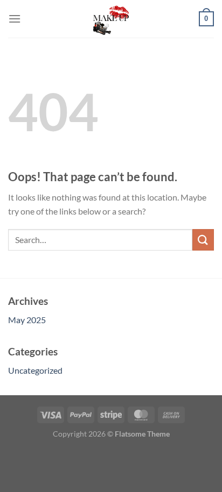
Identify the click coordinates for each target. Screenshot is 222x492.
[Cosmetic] (111, 19)
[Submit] (203, 239)
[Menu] (14, 18)
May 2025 (27, 320)
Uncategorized (35, 370)
